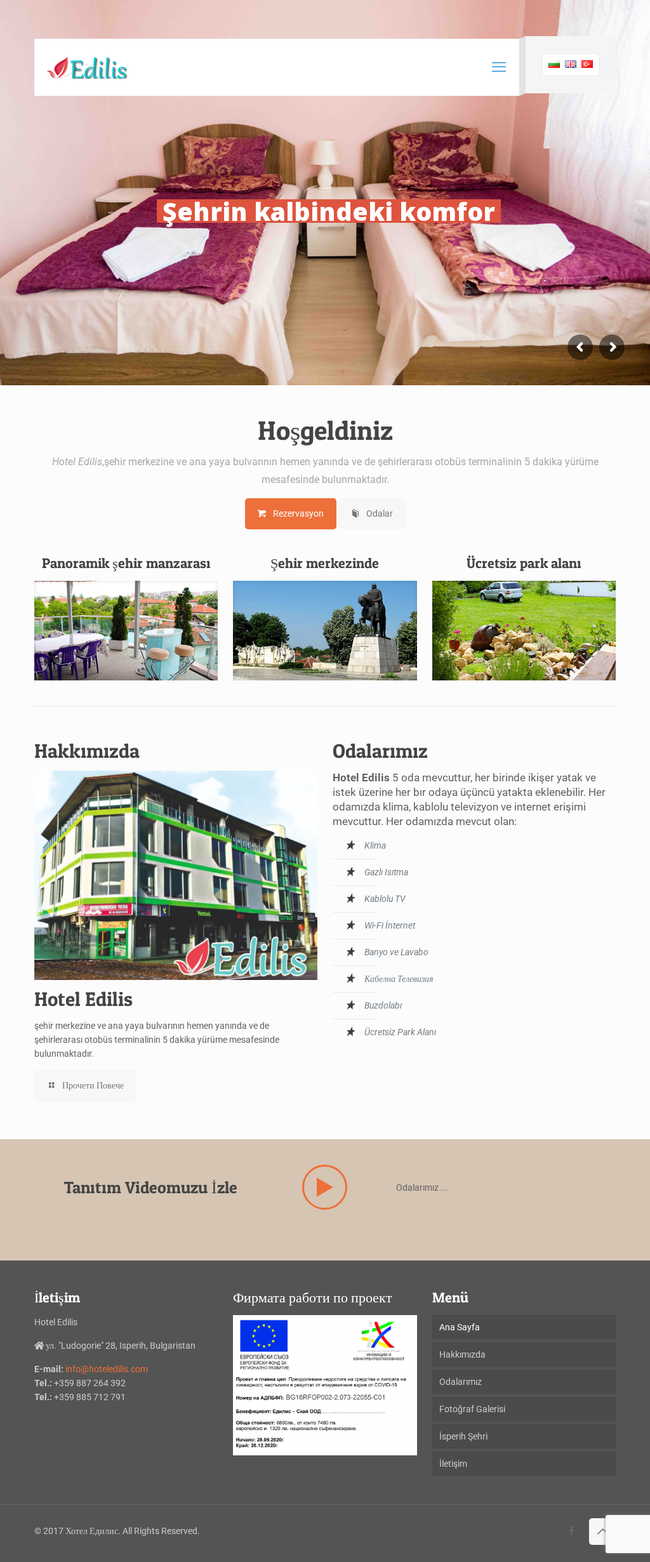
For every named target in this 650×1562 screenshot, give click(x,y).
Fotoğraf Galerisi (472, 1409)
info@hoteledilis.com (106, 1369)
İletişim (453, 1464)
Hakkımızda (462, 1354)
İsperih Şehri (463, 1436)
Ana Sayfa (459, 1327)
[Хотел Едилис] (87, 67)
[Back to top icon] (602, 1531)
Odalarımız (460, 1382)
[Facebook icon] (571, 1531)
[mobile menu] (499, 67)
